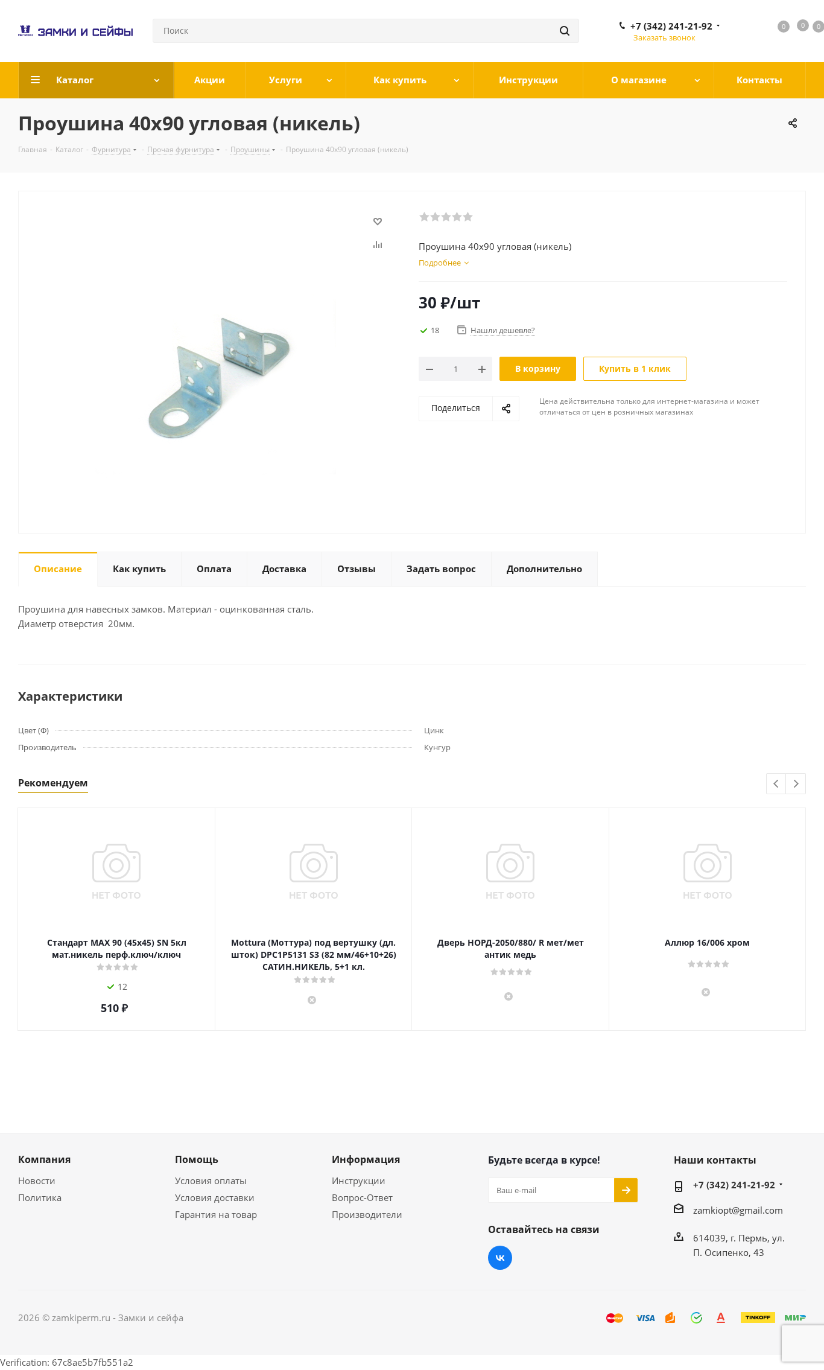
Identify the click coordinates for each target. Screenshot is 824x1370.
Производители (367, 1214)
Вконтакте (500, 1258)
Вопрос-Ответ (362, 1197)
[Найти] (564, 31)
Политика (40, 1197)
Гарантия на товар (216, 1214)
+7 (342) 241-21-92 (671, 26)
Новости (36, 1180)
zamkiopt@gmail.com (738, 1210)
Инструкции (358, 1180)
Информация (366, 1159)
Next (796, 784)
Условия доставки (215, 1197)
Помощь (196, 1159)
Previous (777, 784)
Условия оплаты (211, 1180)
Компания (44, 1159)
